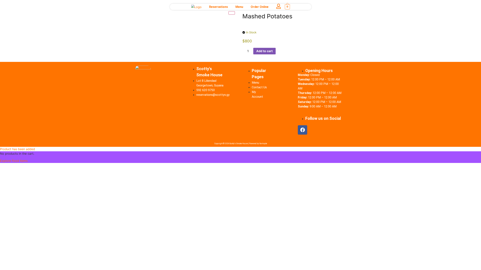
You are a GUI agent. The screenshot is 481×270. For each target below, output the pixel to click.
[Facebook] (302, 130)
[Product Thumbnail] (231, 13)
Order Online (259, 6)
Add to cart (264, 51)
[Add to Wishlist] (280, 51)
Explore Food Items (14, 161)
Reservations (218, 6)
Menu (239, 6)
